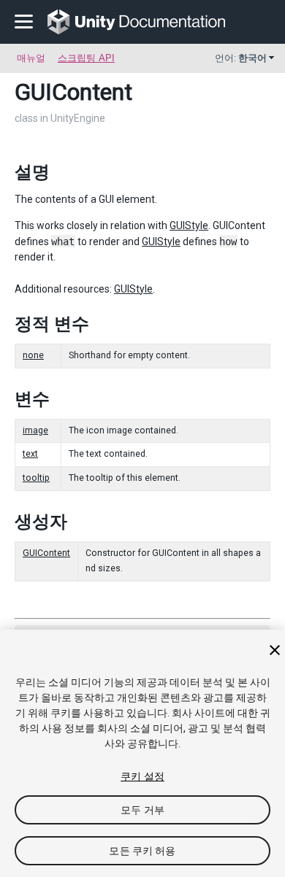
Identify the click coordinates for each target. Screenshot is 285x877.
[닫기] (275, 650)
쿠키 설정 (142, 776)
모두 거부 (142, 810)
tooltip (36, 478)
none (33, 355)
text (30, 454)
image (35, 430)
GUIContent (46, 553)
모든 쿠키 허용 (142, 851)
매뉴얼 (31, 58)
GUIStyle (189, 225)
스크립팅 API (86, 58)
